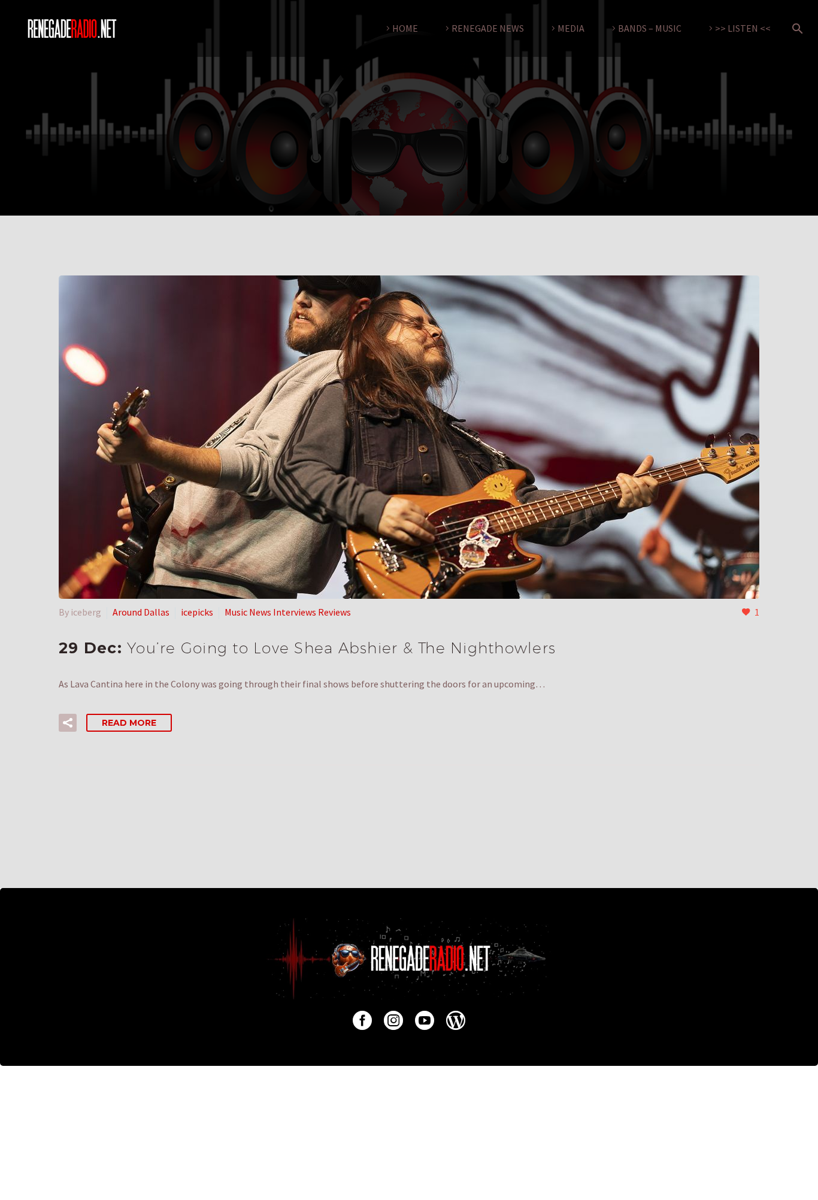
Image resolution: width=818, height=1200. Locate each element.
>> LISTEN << (743, 28)
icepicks (197, 612)
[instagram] (393, 1020)
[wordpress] (455, 1020)
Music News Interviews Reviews (288, 612)
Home (405, 28)
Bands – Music (649, 28)
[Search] (795, 28)
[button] (68, 723)
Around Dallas (141, 612)
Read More (129, 722)
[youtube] (424, 1020)
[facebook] (362, 1020)
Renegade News (488, 28)
